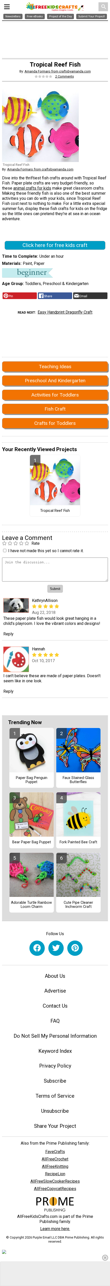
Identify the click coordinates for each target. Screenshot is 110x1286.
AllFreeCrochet (55, 1159)
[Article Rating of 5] (43, 76)
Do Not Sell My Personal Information (55, 1036)
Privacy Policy (55, 1066)
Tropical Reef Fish (55, 511)
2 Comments (64, 76)
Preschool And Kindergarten (55, 381)
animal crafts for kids (32, 188)
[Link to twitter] (56, 948)
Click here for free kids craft (55, 245)
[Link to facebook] (37, 948)
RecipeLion (55, 1173)
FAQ (55, 1021)
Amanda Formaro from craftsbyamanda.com (58, 71)
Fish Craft (55, 409)
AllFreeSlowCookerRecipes (55, 1181)
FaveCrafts (55, 1151)
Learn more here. (55, 1228)
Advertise (55, 991)
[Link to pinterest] (75, 948)
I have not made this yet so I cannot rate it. (46, 550)
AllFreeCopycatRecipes (55, 1188)
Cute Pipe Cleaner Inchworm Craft (78, 905)
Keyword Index (55, 1051)
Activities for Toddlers (55, 395)
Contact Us (55, 1006)
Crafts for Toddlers (55, 423)
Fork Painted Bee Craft (78, 842)
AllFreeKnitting (55, 1166)
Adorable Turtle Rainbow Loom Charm (31, 905)
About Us (55, 976)
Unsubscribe (55, 1111)
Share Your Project (55, 1126)
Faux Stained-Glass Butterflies (78, 780)
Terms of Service (55, 1096)
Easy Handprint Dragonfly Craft (65, 312)
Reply (8, 634)
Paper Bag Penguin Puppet (31, 780)
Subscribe (55, 1081)
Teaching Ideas (55, 366)
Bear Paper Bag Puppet (31, 842)
